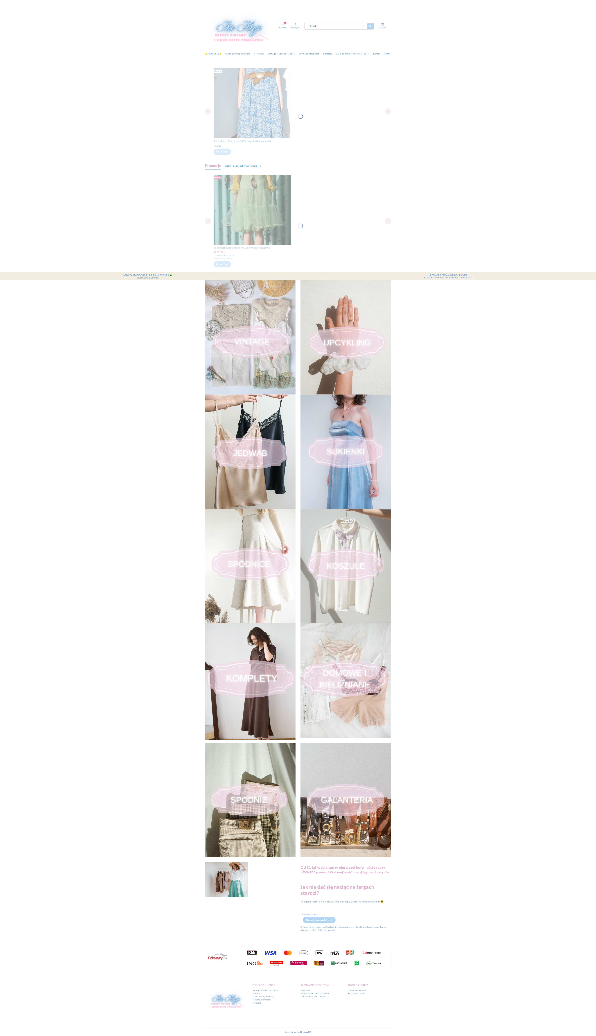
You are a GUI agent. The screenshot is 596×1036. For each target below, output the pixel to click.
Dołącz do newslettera (319, 919)
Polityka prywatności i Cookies (315, 993)
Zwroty (256, 993)
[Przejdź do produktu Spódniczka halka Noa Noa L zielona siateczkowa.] (252, 210)
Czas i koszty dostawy (263, 996)
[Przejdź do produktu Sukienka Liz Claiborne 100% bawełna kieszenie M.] (252, 103)
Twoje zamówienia (357, 990)
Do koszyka (222, 151)
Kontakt (257, 1002)
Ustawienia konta (356, 993)
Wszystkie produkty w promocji (241, 165)
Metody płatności (261, 999)
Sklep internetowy (297, 1032)
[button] (370, 26)
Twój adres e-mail (308, 914)
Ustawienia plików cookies (313, 996)
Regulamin (305, 990)
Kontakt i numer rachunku (265, 990)
